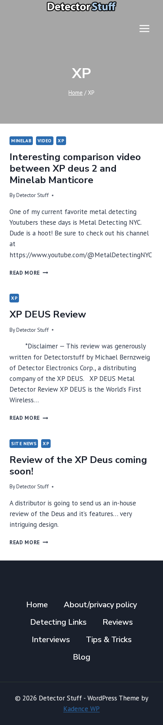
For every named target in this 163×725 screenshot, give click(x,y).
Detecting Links (58, 622)
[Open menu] (144, 28)
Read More (28, 272)
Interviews (51, 639)
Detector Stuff (32, 195)
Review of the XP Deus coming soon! (78, 465)
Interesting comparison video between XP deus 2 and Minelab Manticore (75, 168)
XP (61, 140)
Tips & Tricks (109, 639)
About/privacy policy (100, 604)
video (45, 140)
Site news (23, 443)
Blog (81, 657)
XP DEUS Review (47, 314)
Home (37, 604)
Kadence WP (81, 708)
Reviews (117, 622)
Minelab (21, 140)
